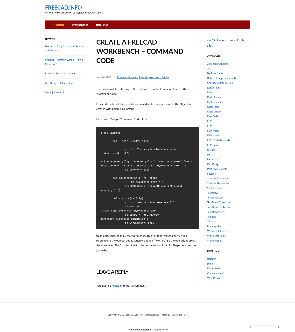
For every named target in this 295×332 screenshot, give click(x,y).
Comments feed (215, 273)
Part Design (213, 164)
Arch (209, 69)
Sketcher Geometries (218, 183)
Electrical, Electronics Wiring (60, 74)
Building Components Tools (221, 78)
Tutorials (59, 25)
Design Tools (213, 88)
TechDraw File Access (218, 207)
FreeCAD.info (63, 8)
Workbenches (80, 25)
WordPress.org (215, 278)
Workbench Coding (159, 77)
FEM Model (213, 136)
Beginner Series (215, 73)
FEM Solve (213, 145)
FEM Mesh (213, 131)
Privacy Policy (160, 329)
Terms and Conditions (139, 329)
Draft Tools (213, 107)
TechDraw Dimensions (219, 202)
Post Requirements (217, 169)
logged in (117, 285)
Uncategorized (214, 226)
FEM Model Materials (218, 140)
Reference (102, 25)
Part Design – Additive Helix (60, 83)
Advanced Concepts (127, 77)
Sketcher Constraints (218, 179)
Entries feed (213, 268)
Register (211, 259)
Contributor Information (220, 83)
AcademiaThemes (179, 315)
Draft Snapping (215, 102)
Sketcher (211, 174)
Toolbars (211, 217)
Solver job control (54, 92)
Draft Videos (213, 116)
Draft (210, 92)
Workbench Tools (216, 236)
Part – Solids (213, 159)
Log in (210, 264)
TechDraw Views (215, 212)
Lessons (211, 150)
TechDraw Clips (215, 198)
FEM (209, 121)
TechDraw (212, 193)
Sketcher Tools (214, 188)
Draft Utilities (214, 112)
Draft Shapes (214, 97)
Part (209, 155)
